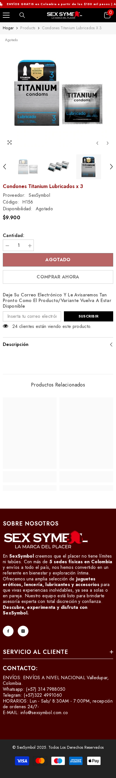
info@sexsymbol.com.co (44, 712)
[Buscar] (22, 15)
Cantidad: (13, 235)
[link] (30, 476)
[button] (97, 143)
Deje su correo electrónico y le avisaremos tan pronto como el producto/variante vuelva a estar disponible (57, 300)
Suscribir (89, 316)
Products (27, 28)
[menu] (6, 15)
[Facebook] (8, 631)
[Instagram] (23, 631)
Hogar (8, 28)
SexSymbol (39, 195)
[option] (58, 93)
